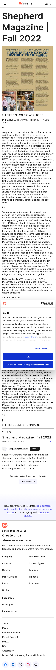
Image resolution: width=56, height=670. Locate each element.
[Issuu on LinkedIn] (13, 664)
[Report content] (51, 441)
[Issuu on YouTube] (36, 664)
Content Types (36, 563)
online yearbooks (13, 509)
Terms (5, 623)
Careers (6, 570)
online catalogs (30, 509)
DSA (4, 646)
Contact (6, 590)
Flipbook (33, 576)
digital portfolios (43, 505)
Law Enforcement (11, 632)
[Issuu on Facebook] (5, 664)
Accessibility (8, 650)
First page (7, 431)
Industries (34, 583)
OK (28, 357)
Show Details (41, 348)
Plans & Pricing (9, 576)
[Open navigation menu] (5, 3)
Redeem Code (9, 611)
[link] (48, 3)
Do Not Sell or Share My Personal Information (24, 655)
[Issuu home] (25, 3)
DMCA (5, 641)
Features (33, 570)
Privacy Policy (30, 337)
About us (6, 563)
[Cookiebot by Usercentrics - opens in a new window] (41, 303)
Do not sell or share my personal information (28, 364)
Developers (7, 604)
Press (5, 583)
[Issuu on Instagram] (28, 664)
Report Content (10, 637)
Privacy (6, 628)
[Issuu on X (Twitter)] (20, 664)
